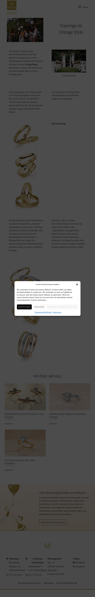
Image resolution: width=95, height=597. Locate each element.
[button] (77, 284)
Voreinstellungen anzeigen (62, 307)
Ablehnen (39, 307)
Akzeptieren (24, 307)
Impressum (57, 312)
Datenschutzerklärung (43, 312)
